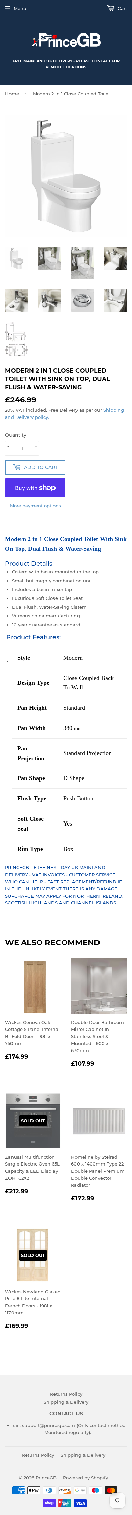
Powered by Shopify (85, 1477)
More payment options (35, 505)
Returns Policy (66, 1394)
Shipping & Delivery (66, 1402)
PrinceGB (46, 1477)
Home (12, 93)
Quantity (15, 435)
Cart (121, 8)
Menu (20, 8)
